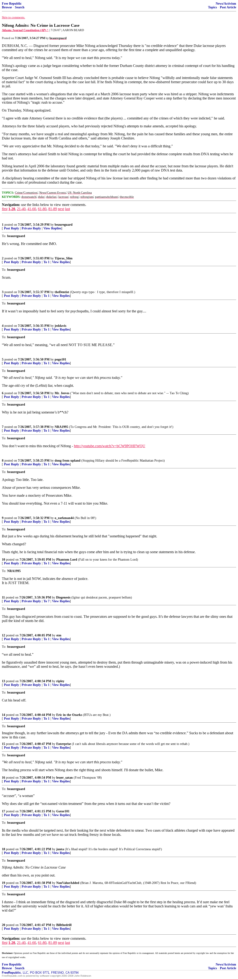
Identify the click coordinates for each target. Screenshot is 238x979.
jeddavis (60, 325)
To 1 (46, 262)
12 (3, 635)
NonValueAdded (67, 883)
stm (58, 635)
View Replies (52, 228)
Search (19, 7)
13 (3, 681)
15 (3, 744)
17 (3, 811)
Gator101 (62, 811)
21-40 (21, 209)
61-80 (42, 209)
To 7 (46, 601)
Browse (7, 7)
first (4, 209)
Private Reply (31, 228)
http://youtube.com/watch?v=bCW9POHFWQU (109, 446)
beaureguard (64, 224)
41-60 (31, 209)
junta (60, 849)
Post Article (228, 7)
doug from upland (67, 460)
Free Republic (12, 3)
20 (3, 925)
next (61, 209)
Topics (212, 7)
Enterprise (63, 744)
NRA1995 (61, 427)
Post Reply (11, 228)
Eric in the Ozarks (69, 715)
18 (3, 849)
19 (3, 883)
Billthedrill (64, 925)
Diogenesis (63, 597)
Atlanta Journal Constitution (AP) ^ (25, 30)
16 (3, 777)
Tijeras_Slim (64, 258)
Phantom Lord (66, 559)
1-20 (11, 209)
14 (3, 715)
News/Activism (226, 3)
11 (3, 597)
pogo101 (60, 359)
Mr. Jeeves (62, 393)
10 (3, 559)
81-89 (52, 209)
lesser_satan (64, 777)
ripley (60, 681)
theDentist (62, 292)
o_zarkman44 (64, 518)
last (67, 209)
